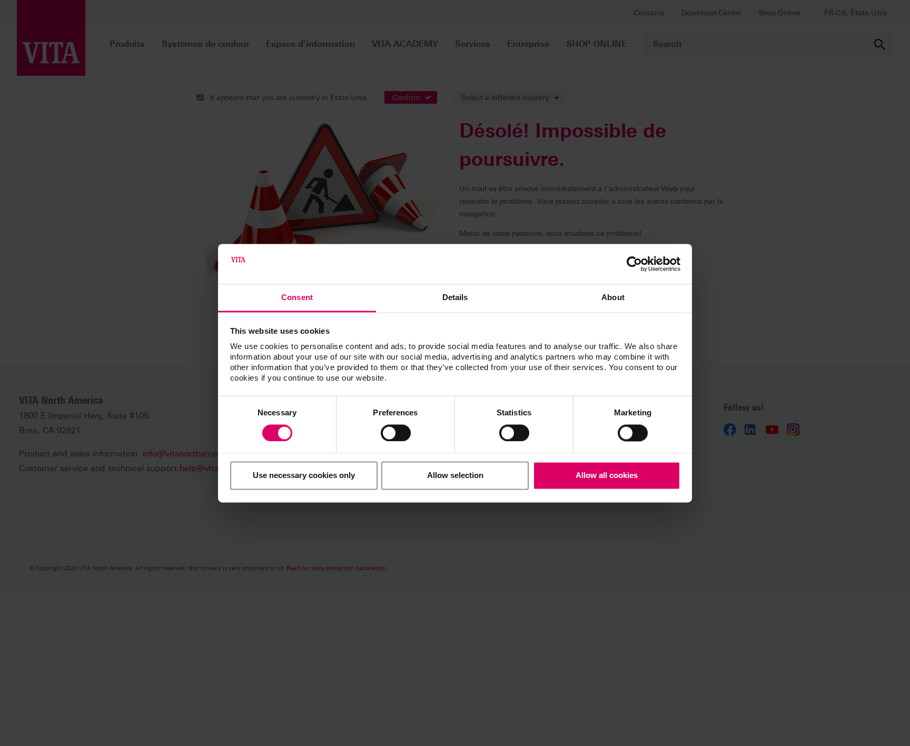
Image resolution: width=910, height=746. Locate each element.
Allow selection (455, 475)
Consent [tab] (297, 297)
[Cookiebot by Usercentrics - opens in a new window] (634, 264)
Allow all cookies (607, 475)
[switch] (396, 432)
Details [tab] (455, 297)
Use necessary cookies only (304, 475)
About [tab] (613, 297)
